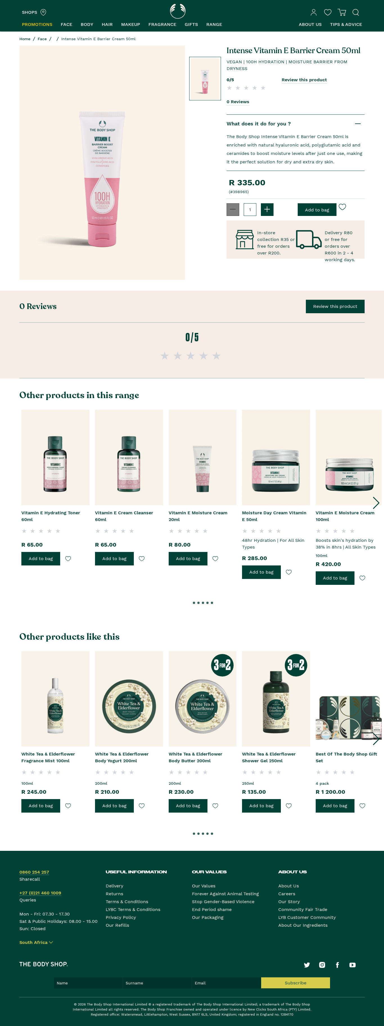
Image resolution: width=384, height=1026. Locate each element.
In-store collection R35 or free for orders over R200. (276, 240)
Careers (286, 893)
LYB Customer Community (307, 917)
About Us (288, 886)
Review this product (304, 79)
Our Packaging (207, 917)
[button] (376, 503)
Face (66, 24)
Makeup (130, 24)
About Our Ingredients (302, 925)
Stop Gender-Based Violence (223, 901)
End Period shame (212, 909)
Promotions (37, 24)
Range (214, 24)
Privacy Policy (121, 917)
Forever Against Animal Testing (225, 893)
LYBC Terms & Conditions (133, 909)
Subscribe (295, 983)
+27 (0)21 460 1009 (40, 893)
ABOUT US (310, 24)
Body (87, 24)
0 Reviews (238, 101)
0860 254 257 (34, 872)
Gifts (191, 24)
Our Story (289, 901)
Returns (114, 893)
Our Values (203, 886)
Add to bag (41, 558)
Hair (107, 24)
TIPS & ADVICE (346, 24)
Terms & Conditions (127, 901)
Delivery (114, 886)
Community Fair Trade (302, 909)
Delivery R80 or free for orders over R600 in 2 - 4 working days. (340, 240)
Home (24, 39)
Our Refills (117, 925)
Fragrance (162, 24)
